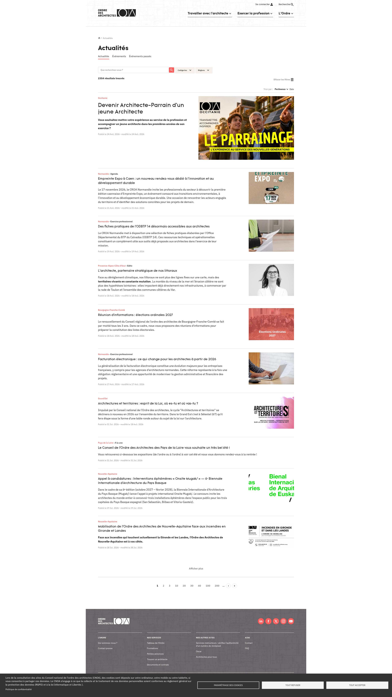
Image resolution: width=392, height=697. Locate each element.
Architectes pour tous (206, 656)
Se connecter (262, 4)
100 (208, 585)
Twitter (276, 621)
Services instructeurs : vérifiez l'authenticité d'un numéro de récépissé (217, 644)
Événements (119, 56)
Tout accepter (357, 685)
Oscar (199, 651)
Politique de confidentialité (19, 689)
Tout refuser (292, 685)
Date (292, 89)
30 (192, 585)
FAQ (247, 648)
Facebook (268, 621)
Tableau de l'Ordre (155, 643)
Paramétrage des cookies (228, 685)
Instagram (283, 621)
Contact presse (105, 648)
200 (218, 585)
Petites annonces (155, 653)
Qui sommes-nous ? (107, 643)
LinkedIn (261, 621)
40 (200, 585)
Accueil (99, 38)
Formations (152, 648)
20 (185, 585)
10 (177, 585)
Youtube (291, 621)
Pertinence (281, 89)
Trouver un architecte (157, 659)
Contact (249, 643)
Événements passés (140, 56)
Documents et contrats (158, 664)
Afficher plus (196, 568)
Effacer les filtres (282, 79)
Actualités (103, 56)
